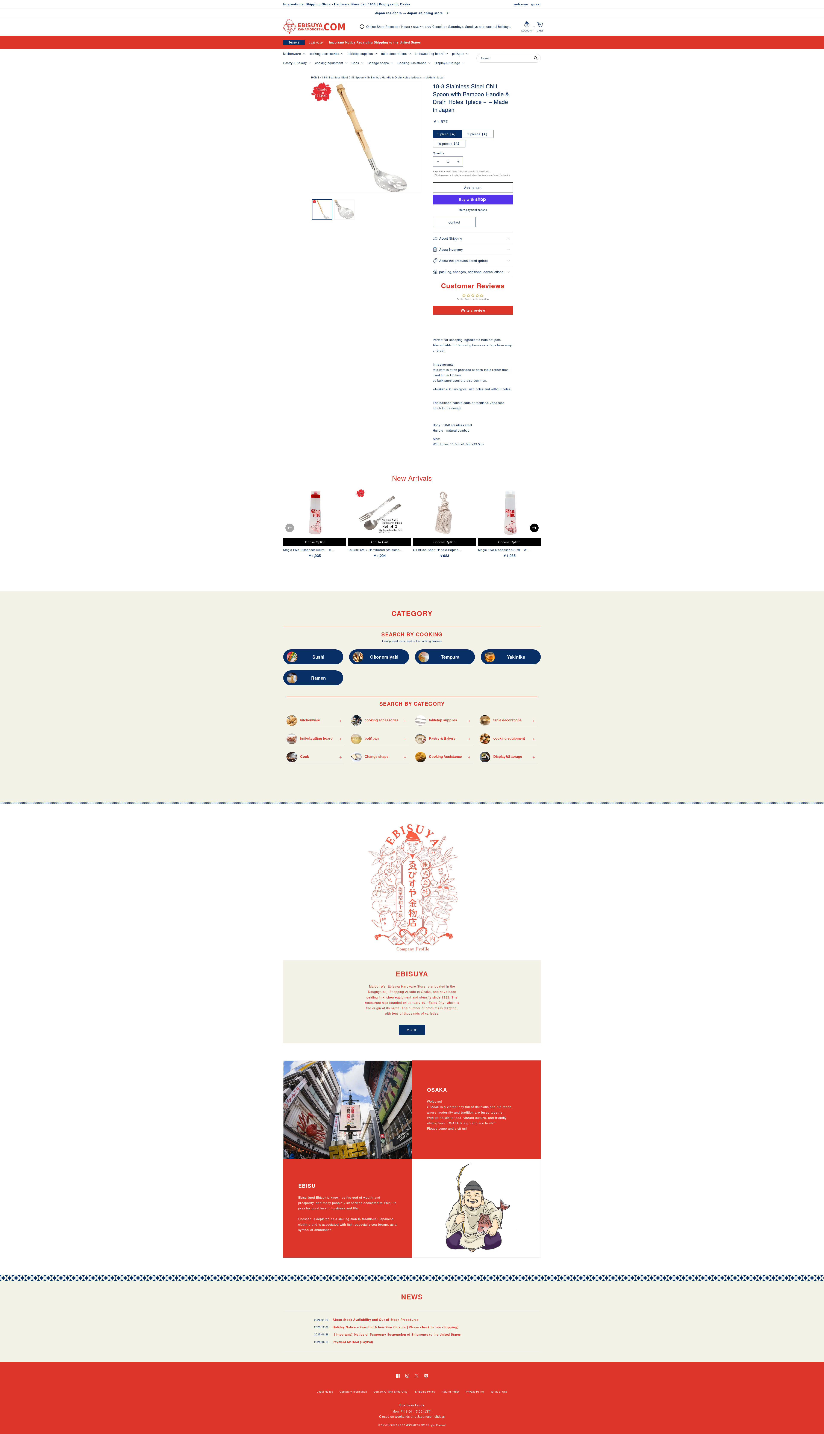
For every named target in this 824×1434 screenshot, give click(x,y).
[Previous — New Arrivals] (289, 528)
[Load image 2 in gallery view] (344, 209)
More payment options (473, 210)
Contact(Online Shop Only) (391, 1391)
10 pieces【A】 (449, 143)
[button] (294, 53)
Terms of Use (499, 1391)
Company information (353, 1391)
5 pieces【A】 (478, 134)
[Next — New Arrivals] (534, 528)
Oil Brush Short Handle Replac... (437, 550)
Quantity (438, 153)
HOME (315, 77)
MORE (412, 1029)
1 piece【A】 (447, 134)
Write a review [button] (473, 310)
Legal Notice (325, 1391)
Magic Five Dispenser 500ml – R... (308, 550)
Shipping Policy (425, 1391)
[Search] (536, 58)
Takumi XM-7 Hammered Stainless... (375, 550)
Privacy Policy (475, 1391)
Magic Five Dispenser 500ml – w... (504, 550)
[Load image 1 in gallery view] (322, 209)
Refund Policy (451, 1391)
